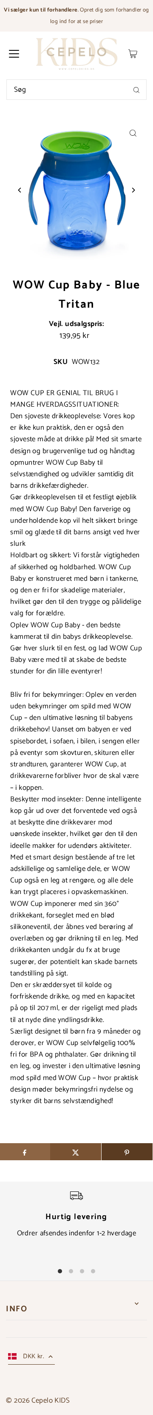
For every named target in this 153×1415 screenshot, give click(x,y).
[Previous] (19, 190)
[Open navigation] (14, 53)
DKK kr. (33, 1356)
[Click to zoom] (133, 133)
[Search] (136, 89)
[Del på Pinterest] (127, 1151)
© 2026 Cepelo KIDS (38, 1400)
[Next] (133, 190)
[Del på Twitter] (75, 1151)
